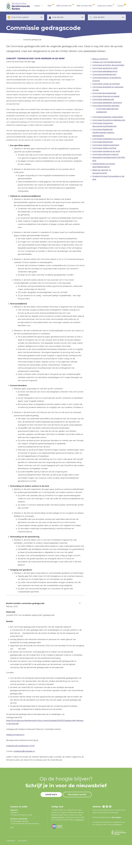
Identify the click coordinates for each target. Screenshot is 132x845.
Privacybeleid (22, 841)
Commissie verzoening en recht (106, 151)
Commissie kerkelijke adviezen (106, 106)
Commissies (17, 40)
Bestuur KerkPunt (100, 59)
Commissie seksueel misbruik (105, 154)
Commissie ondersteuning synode (107, 139)
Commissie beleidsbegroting (105, 71)
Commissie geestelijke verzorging (107, 103)
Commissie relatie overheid (104, 148)
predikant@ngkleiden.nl (24, 751)
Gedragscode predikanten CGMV (20, 746)
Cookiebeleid (10, 841)
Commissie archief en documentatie (108, 65)
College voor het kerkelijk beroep (106, 62)
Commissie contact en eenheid (106, 84)
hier (33, 62)
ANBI (50, 6)
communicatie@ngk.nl (114, 824)
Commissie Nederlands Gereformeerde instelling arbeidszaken (103, 132)
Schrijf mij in (51, 794)
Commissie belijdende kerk (104, 74)
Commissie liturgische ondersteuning (108, 120)
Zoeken (37, 6)
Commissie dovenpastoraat (104, 93)
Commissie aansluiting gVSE (105, 68)
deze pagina (116, 817)
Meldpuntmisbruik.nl (15, 735)
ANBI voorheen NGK (84, 6)
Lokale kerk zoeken (104, 6)
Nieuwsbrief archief (77, 794)
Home (8, 40)
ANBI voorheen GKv (64, 6)
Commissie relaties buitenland (105, 145)
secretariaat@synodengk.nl (19, 821)
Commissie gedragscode (103, 99)
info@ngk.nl (14, 812)
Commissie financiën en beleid (105, 96)
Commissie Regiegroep (102, 142)
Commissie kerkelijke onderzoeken (107, 117)
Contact (120, 6)
